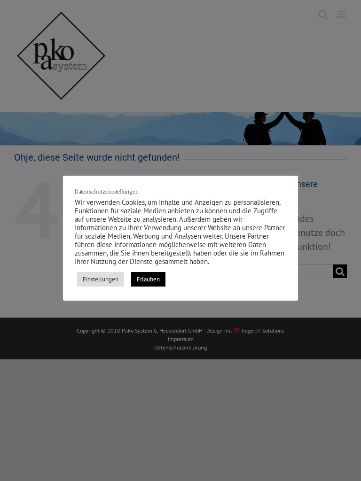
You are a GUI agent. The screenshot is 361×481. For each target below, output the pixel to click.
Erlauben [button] (148, 279)
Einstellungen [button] (100, 279)
